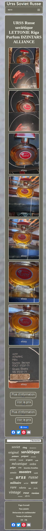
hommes (20, 496)
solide (11, 479)
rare (13, 487)
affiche (27, 496)
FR (26, 520)
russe (33, 477)
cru (19, 467)
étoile (36, 488)
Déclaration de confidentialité (24, 513)
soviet (16, 447)
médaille (33, 457)
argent (29, 460)
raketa (22, 487)
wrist (26, 483)
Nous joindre (24, 509)
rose (26, 492)
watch (36, 473)
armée (13, 472)
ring (25, 447)
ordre (33, 464)
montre (25, 471)
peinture (15, 456)
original (13, 452)
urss (21, 477)
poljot (13, 467)
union (13, 459)
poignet (24, 456)
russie (21, 460)
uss (29, 488)
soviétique (30, 451)
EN (22, 520)
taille (36, 460)
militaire (15, 482)
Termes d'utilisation (24, 516)
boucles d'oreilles (31, 468)
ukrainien (33, 448)
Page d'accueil (23, 505)
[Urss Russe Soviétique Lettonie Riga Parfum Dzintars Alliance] (24, 68)
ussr (34, 482)
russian (35, 493)
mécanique (19, 464)
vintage (15, 492)
